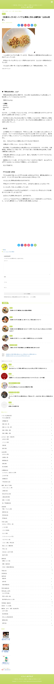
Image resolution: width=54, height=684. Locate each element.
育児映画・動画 (5, 603)
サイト (5, 287)
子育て (3, 521)
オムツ (3, 533)
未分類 (3, 573)
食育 (3, 623)
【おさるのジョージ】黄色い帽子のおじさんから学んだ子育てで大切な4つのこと (28, 368)
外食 (3, 445)
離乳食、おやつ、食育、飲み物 (9, 608)
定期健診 (4, 421)
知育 (3, 576)
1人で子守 (4, 593)
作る (10, 251)
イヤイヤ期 (5, 530)
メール (5, 282)
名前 (5, 276)
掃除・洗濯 (5, 564)
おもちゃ (4, 454)
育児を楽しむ (5, 591)
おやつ (3, 610)
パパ (4, 251)
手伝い (3, 548)
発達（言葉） (5, 430)
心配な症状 (5, 496)
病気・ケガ (5, 500)
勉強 (3, 578)
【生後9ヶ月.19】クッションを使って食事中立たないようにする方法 (26, 338)
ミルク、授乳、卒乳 (7, 542)
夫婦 (3, 506)
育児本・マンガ (5, 605)
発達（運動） (5, 433)
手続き (3, 570)
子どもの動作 (5, 417)
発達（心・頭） (6, 427)
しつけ (3, 527)
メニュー (7, 251)
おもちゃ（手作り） (7, 524)
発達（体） (5, 424)
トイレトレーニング (7, 536)
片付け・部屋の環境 (7, 567)
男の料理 (4, 613)
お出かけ (4, 439)
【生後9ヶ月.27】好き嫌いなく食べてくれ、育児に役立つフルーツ (25, 319)
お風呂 (3, 490)
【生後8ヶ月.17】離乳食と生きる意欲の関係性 (21, 310)
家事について (5, 560)
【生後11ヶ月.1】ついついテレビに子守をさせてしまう (18, 355)
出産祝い (4, 457)
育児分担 (4, 515)
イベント (4, 442)
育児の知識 (4, 588)
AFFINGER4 (39, 681)
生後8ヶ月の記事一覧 (14, 406)
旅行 (3, 448)
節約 (3, 463)
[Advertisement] (12, 77)
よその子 (4, 475)
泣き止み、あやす (6, 551)
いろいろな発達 (5, 415)
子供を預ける (5, 481)
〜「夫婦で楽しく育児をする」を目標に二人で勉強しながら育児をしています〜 (27, 679)
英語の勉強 (5, 584)
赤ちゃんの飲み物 (6, 617)
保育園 (3, 478)
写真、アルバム (6, 509)
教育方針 (4, 512)
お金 (3, 452)
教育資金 (4, 460)
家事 (3, 558)
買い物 (3, 466)
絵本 (3, 581)
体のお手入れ (5, 493)
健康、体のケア (5, 485)
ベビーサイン (5, 539)
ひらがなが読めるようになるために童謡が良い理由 (21, 386)
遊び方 (3, 555)
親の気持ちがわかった (7, 599)
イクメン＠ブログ (27, 7)
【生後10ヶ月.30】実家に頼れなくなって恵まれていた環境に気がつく (21, 354)
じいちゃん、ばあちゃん (8, 472)
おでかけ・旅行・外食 (7, 436)
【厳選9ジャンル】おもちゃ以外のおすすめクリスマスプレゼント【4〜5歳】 (27, 377)
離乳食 (4, 249)
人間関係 (4, 470)
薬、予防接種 (5, 503)
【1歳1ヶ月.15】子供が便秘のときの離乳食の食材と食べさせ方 (25, 347)
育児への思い (5, 596)
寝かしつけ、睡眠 (6, 545)
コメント (6, 260)
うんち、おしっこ (6, 487)
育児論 (3, 518)
